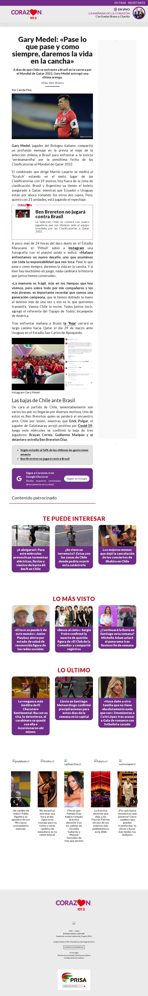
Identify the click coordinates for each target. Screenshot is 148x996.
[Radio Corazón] (27, 14)
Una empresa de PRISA (74, 977)
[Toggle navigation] (5, 24)
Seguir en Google (77, 478)
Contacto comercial (74, 947)
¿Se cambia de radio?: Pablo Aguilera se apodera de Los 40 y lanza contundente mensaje (21, 819)
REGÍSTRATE (136, 2)
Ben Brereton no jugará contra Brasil (44, 458)
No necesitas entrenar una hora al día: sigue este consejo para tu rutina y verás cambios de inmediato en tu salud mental (47, 822)
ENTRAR (120, 2)
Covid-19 (85, 426)
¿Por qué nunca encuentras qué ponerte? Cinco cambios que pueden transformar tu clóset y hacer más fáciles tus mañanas (127, 822)
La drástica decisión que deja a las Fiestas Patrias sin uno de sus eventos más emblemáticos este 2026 (101, 821)
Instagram (76, 248)
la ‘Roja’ (70, 323)
